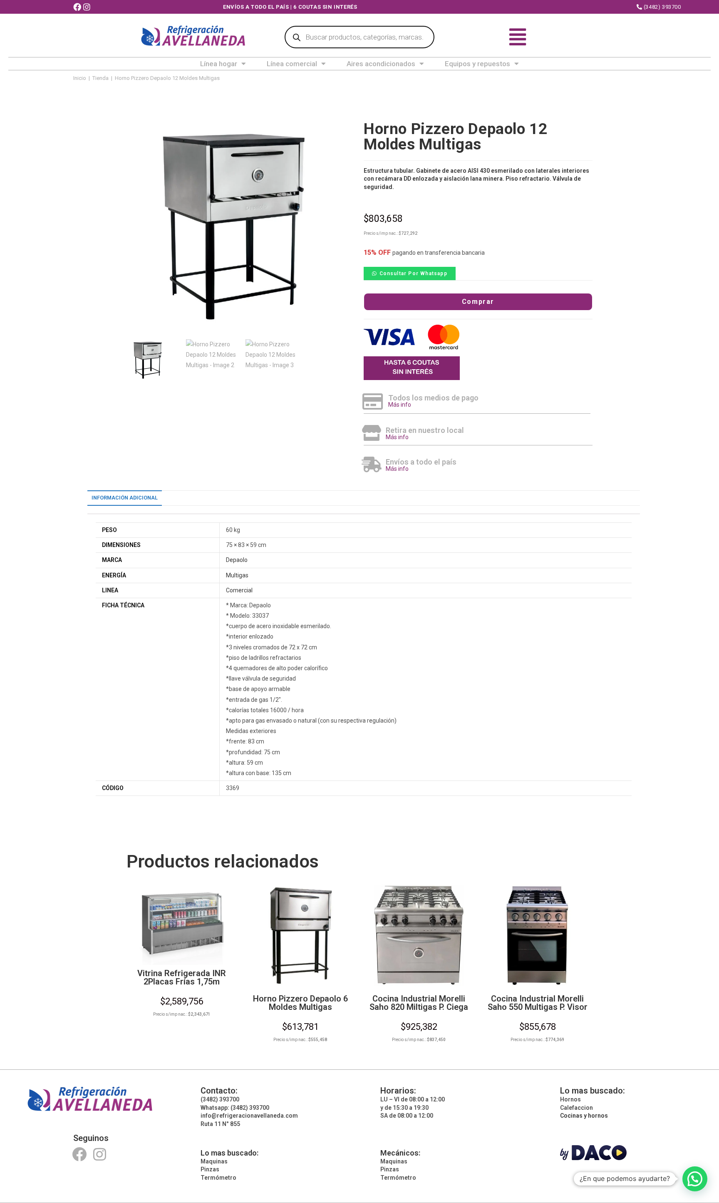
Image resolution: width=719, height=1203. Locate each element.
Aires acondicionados (381, 64)
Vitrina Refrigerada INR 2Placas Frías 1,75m (181, 977)
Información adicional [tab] (125, 498)
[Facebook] (79, 1154)
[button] (410, 273)
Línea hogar (218, 64)
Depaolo (237, 560)
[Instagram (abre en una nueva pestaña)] (87, 7)
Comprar (478, 302)
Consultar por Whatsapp (413, 273)
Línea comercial (292, 64)
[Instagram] (99, 1154)
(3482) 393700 (661, 7)
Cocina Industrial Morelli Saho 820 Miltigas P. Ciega (418, 1002)
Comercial (239, 590)
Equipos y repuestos (477, 64)
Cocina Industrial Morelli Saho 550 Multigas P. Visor (538, 1002)
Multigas (237, 575)
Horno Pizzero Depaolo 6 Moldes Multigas (300, 1002)
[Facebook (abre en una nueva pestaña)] (78, 7)
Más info (399, 404)
